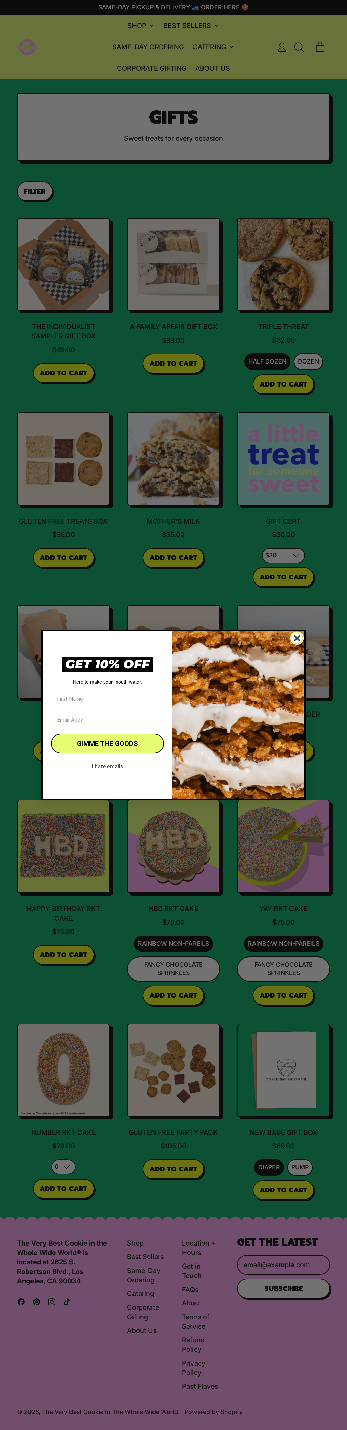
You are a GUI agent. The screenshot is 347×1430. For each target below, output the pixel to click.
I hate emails (107, 766)
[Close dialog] (297, 638)
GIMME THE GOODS (107, 744)
